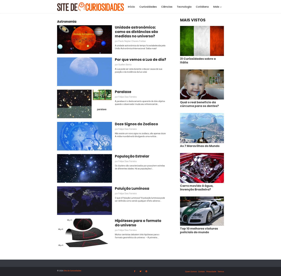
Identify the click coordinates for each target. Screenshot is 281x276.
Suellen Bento (125, 64)
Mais (216, 6)
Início (131, 6)
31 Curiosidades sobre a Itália (198, 60)
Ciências (166, 6)
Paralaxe (123, 91)
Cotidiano (202, 6)
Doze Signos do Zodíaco (136, 124)
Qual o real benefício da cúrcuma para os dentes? (199, 104)
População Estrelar (132, 156)
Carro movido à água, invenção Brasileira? (196, 187)
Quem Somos (191, 271)
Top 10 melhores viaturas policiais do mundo (199, 230)
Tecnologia (184, 6)
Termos (221, 271)
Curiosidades (148, 6)
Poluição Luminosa (132, 188)
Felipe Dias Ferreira (127, 97)
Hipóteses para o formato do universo (138, 223)
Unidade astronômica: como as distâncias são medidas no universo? (136, 32)
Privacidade (211, 271)
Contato (201, 271)
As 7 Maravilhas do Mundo (200, 146)
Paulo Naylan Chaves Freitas (132, 41)
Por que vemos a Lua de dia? (140, 59)
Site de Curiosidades (72, 271)
